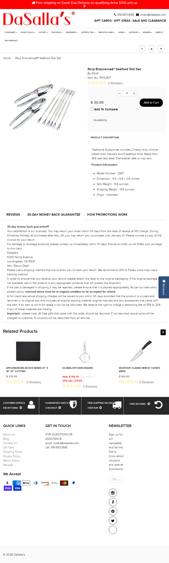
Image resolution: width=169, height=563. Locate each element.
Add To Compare (105, 109)
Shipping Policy (12, 452)
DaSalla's (19, 554)
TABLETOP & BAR (105, 32)
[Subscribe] (118, 479)
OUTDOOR (133, 32)
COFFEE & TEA (87, 32)
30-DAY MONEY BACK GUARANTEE (53, 214)
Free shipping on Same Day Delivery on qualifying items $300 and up (86, 3)
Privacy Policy (11, 456)
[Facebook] (113, 502)
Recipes (8, 465)
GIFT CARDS (103, 20)
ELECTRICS (56, 32)
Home (7, 58)
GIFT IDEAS (122, 20)
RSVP (95, 73)
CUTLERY (42, 32)
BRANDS (146, 32)
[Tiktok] (113, 530)
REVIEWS (13, 214)
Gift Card (8, 447)
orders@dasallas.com (153, 14)
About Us (9, 434)
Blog (6, 439)
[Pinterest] (113, 511)
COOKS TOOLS (26, 32)
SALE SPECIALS (11, 41)
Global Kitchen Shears (77, 368)
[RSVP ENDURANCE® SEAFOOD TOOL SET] (42, 108)
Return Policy (11, 460)
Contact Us (10, 443)
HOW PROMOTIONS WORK (107, 214)
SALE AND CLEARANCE (149, 20)
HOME (121, 32)
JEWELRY (159, 32)
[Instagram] (113, 493)
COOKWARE (10, 32)
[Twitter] (113, 520)
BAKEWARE (71, 32)
